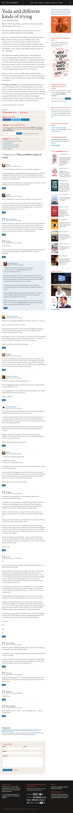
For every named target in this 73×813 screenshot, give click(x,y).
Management (54, 131)
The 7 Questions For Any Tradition (11, 145)
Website (5, 751)
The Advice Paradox (7, 148)
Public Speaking (59, 129)
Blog (36, 3)
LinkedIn (59, 14)
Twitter (64, 3)
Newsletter (41, 3)
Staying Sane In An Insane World (10, 146)
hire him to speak (66, 12)
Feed (8, 800)
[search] (70, 2)
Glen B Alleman (12, 316)
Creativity (53, 127)
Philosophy (16, 20)
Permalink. (19, 166)
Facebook (67, 3)
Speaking (47, 3)
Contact (60, 3)
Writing (65, 129)
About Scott (54, 3)
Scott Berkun (12, 263)
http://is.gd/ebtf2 (31, 734)
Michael (9, 673)
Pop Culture (65, 797)
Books (32, 3)
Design (69, 129)
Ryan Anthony (11, 219)
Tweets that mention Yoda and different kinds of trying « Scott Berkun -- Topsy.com (20, 730)
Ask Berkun (63, 127)
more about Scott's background (11, 790)
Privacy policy (26, 133)
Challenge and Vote (55, 145)
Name (4, 746)
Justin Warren (11, 406)
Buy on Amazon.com (63, 154)
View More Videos (55, 309)
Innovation (53, 129)
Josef (8, 556)
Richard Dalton (12, 376)
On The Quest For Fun (8, 143)
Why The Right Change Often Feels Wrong (12, 141)
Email (25, 746)
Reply (3, 188)
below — (15, 112)
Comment (5, 756)
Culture (59, 131)
